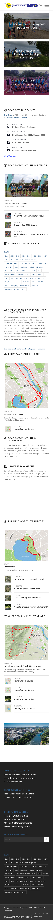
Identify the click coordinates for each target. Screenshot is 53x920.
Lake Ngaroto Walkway (24, 708)
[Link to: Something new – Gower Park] (8, 588)
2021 (28, 256)
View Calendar (10, 156)
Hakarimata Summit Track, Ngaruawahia (23, 666)
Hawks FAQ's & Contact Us (16, 815)
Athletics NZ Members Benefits (18, 822)
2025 (6, 260)
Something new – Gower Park (27, 588)
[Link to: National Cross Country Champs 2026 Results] (8, 234)
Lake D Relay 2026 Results (15, 203)
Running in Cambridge (24, 699)
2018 (12, 256)
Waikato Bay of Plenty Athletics (18, 826)
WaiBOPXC (35, 286)
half (45, 263)
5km (6, 256)
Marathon (39, 267)
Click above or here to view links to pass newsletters (24, 349)
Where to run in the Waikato (26, 616)
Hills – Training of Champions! (27, 597)
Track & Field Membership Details (19, 793)
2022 (34, 256)
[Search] (39, 5)
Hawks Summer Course (24, 429)
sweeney (17, 282)
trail (6, 286)
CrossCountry (37, 263)
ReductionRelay (10, 274)
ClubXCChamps (25, 263)
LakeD (32, 267)
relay (33, 274)
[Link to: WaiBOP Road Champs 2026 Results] (8, 216)
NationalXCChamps (23, 271)
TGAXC (40, 282)
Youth (23, 289)
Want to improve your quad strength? (31, 607)
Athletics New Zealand (14, 819)
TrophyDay (14, 286)
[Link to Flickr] (47, 913)
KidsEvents (23, 267)
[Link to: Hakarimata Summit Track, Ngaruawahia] (26, 642)
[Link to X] (43, 913)
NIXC (33, 271)
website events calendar (17, 117)
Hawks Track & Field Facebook (17, 797)
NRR (39, 271)
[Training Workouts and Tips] (5, 521)
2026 (12, 260)
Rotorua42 (14, 278)
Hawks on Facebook (13, 781)
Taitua (34, 282)
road (6, 278)
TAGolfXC (26, 282)
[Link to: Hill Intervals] (26, 545)
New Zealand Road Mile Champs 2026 (28, 135)
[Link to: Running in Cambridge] (8, 699)
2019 (17, 256)
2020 (23, 256)
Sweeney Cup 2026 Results (25, 225)
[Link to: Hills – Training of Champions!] (8, 598)
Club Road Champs (20, 142)
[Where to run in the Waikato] (5, 616)
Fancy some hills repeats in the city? (30, 579)
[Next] (43, 734)
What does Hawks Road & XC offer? (20, 774)
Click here (8, 115)
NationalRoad (9, 271)
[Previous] (10, 734)
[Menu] (45, 5)
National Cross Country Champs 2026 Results (30, 235)
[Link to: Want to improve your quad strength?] (8, 607)
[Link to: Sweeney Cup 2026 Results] (8, 225)
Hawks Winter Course (13, 414)
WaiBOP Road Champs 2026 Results (29, 216)
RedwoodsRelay (23, 274)
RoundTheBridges (26, 278)
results (40, 274)
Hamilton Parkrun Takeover (24, 150)
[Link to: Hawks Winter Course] (26, 385)
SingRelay (8, 282)
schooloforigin (40, 278)
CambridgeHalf (30, 260)
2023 (39, 256)
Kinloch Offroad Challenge (24, 127)
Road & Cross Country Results (27, 165)
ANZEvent (19, 260)
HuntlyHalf (8, 267)
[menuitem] (39, 5)
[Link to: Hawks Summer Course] (8, 429)
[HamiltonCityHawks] (22, 5)
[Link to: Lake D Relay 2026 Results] (26, 185)
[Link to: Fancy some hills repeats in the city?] (8, 579)
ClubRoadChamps (11, 263)
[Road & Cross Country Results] (5, 165)
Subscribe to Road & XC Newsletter (20, 778)
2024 (45, 256)
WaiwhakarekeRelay (12, 289)
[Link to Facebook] (35, 913)
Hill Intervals (9, 566)
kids (16, 267)
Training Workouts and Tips (26, 521)
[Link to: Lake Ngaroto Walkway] (8, 708)
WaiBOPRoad (24, 286)
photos (45, 271)
